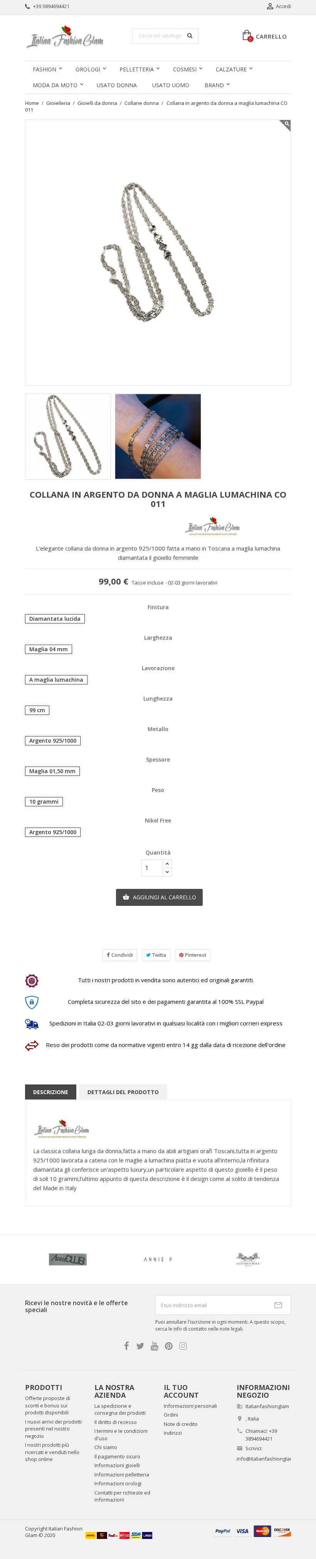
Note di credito (181, 1423)
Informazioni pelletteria (121, 1474)
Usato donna (117, 85)
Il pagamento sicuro (117, 1456)
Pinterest (195, 954)
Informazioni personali (190, 1405)
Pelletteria (136, 69)
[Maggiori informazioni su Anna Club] (68, 1260)
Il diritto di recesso (115, 1422)
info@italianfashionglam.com (271, 1458)
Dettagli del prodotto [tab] (123, 1092)
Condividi (122, 954)
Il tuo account (181, 1391)
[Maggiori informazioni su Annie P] (158, 1260)
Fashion (44, 69)
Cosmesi (185, 69)
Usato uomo (170, 85)
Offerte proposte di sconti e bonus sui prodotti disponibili (47, 1405)
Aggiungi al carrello (159, 897)
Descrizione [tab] (50, 1092)
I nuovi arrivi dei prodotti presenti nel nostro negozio (53, 1428)
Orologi (88, 69)
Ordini (171, 1414)
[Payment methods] (252, 1530)
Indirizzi (173, 1432)
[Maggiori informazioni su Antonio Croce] (248, 1260)
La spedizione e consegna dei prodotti (120, 1409)
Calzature (231, 69)
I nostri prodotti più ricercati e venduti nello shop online (52, 1452)
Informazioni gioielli (117, 1465)
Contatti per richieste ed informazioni (122, 1496)
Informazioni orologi (117, 1483)
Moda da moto (55, 85)
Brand (214, 85)
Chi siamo (105, 1447)
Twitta (159, 954)
